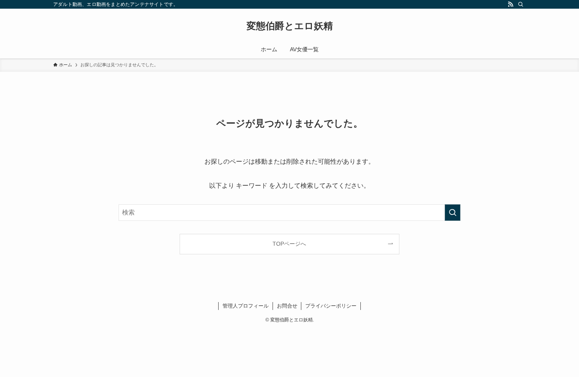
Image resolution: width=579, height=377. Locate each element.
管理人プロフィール (246, 306)
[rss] (510, 4)
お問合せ (287, 306)
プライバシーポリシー (330, 306)
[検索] (521, 4)
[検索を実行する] (452, 212)
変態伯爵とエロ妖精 (290, 26)
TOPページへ (289, 244)
